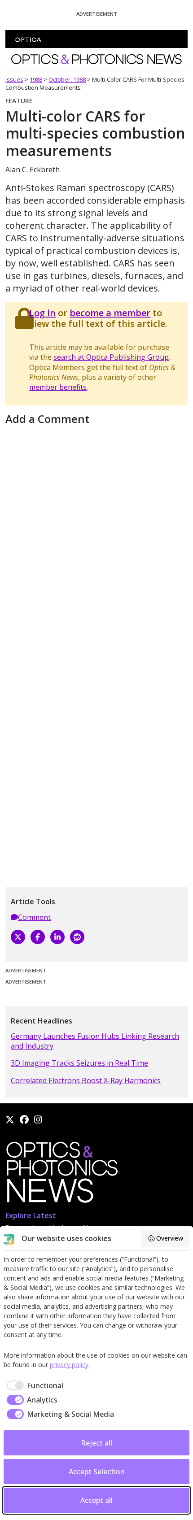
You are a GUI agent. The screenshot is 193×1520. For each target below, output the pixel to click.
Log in (42, 313)
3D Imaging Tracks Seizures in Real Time (79, 1063)
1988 (36, 79)
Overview (169, 1238)
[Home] (61, 1175)
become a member (110, 313)
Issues (14, 79)
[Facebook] (38, 937)
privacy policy (69, 1364)
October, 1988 (67, 79)
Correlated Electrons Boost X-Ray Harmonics (86, 1080)
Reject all (96, 1443)
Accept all (96, 1500)
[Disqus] (96, 540)
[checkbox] (33, 1385)
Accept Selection (97, 1471)
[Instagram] (38, 1119)
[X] (18, 937)
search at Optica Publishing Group (111, 357)
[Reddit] (77, 937)
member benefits (58, 387)
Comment (34, 917)
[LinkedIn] (57, 937)
